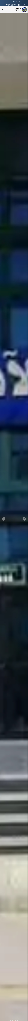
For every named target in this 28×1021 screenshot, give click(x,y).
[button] (3, 519)
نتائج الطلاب (18, 1)
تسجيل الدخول (24, 1)
